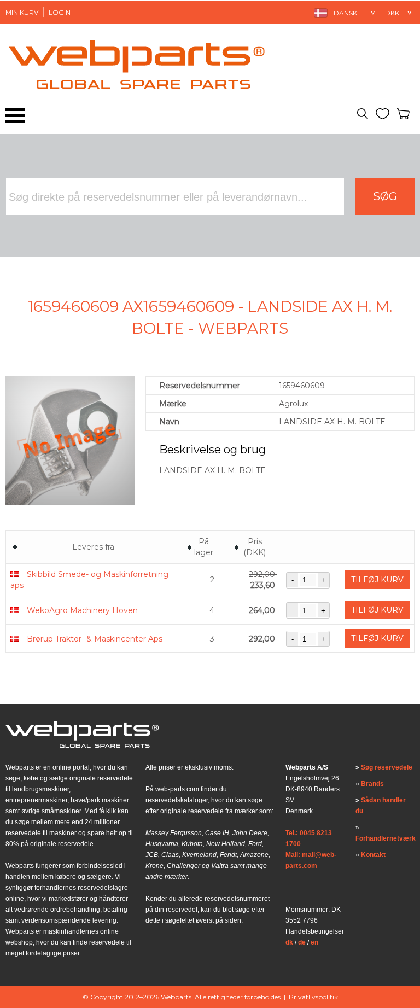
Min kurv (21, 12)
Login (60, 12)
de (302, 942)
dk (289, 942)
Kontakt (373, 855)
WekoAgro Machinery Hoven (82, 610)
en (314, 942)
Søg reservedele (386, 767)
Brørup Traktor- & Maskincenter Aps (94, 639)
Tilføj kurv (377, 580)
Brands (372, 784)
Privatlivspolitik (313, 997)
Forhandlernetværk (385, 838)
